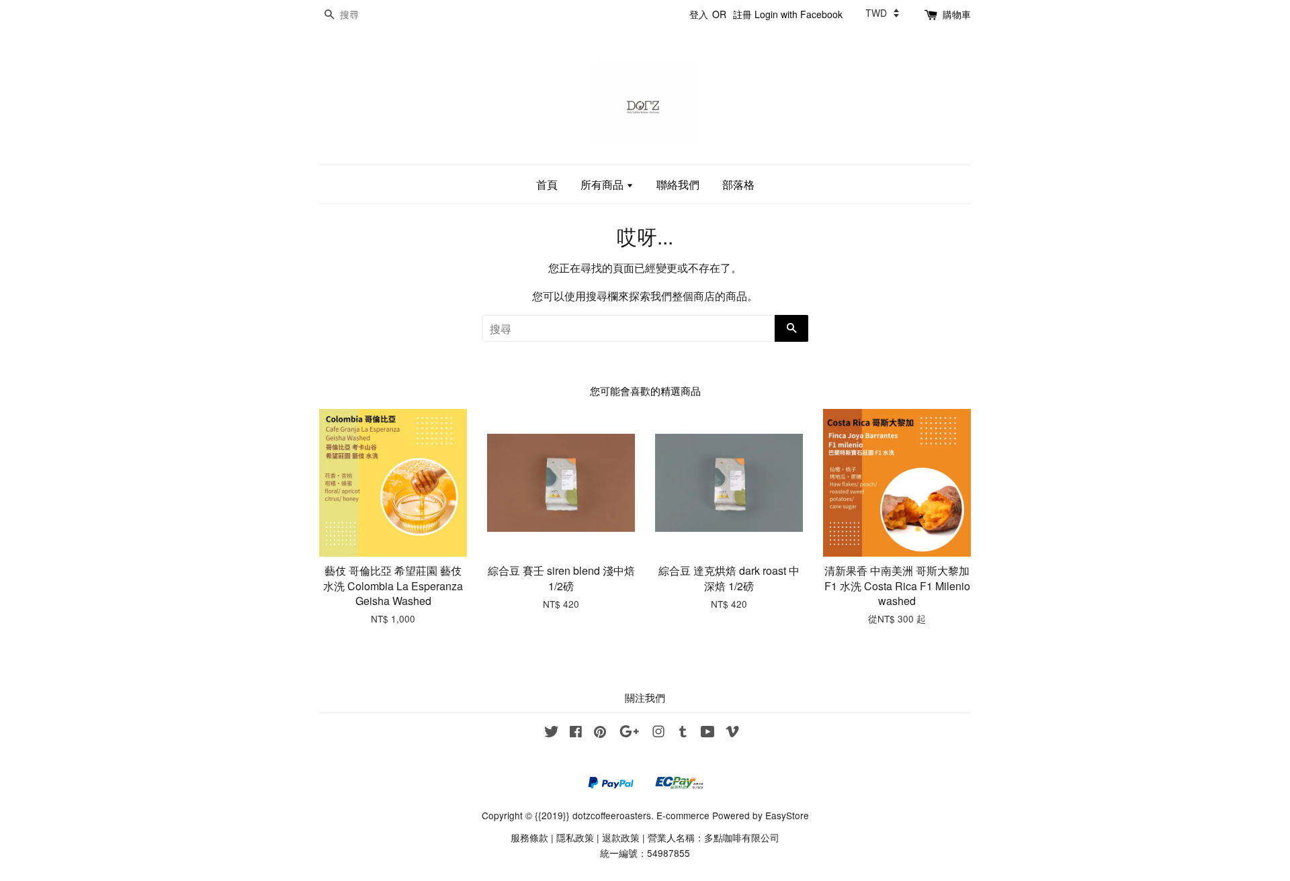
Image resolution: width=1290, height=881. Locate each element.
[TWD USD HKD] (882, 12)
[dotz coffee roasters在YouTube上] (708, 733)
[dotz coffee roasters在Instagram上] (658, 733)
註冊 (742, 14)
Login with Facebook (799, 14)
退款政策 (621, 837)
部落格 (738, 184)
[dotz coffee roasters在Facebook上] (575, 733)
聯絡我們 (677, 184)
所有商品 (603, 184)
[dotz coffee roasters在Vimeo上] (732, 733)
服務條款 (529, 837)
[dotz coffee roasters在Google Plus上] (629, 733)
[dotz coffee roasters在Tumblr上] (683, 733)
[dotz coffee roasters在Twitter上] (551, 733)
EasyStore (787, 815)
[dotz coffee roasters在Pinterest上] (600, 733)
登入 (698, 14)
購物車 (957, 14)
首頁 (547, 184)
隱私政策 (575, 837)
